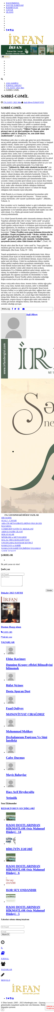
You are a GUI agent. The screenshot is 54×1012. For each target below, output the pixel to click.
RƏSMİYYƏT (12, 8)
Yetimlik (11, 797)
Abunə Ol (5, 934)
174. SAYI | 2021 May (15, 88)
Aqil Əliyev (28, 102)
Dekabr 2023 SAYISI (12, 593)
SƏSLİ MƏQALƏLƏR (15, 70)
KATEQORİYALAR (14, 68)
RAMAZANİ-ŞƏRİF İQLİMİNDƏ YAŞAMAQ (21, 548)
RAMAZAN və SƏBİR (11, 545)
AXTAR (9, 10)
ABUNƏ (9, 72)
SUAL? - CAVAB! (9, 521)
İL (2, 948)
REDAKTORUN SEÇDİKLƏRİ (18, 808)
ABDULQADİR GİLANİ (12, 532)
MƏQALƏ (5, 980)
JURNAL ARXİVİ (13, 85)
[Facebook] (6, 30)
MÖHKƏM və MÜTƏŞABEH (14, 537)
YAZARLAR (11, 66)
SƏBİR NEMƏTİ (8, 551)
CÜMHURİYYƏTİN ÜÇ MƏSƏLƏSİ (17, 529)
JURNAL (5, 959)
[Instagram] (11, 30)
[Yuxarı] (2, 1009)
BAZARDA (6, 526)
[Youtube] (13, 30)
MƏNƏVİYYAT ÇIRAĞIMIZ (25, 714)
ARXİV (9, 63)
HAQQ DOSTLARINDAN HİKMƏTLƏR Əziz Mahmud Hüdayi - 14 (25, 828)
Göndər (49, 590)
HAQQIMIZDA (12, 3)
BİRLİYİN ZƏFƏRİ (19, 849)
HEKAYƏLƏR (7, 534)
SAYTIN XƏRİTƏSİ (14, 5)
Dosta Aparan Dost (18, 691)
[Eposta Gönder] (23, 309)
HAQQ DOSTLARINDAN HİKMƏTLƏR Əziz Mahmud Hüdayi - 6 (25, 869)
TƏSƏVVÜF (38, 102)
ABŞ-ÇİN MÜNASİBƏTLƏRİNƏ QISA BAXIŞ (21, 523)
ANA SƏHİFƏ (12, 61)
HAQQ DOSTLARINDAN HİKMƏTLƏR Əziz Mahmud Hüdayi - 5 (25, 910)
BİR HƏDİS (6, 518)
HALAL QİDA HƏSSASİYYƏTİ (15, 540)
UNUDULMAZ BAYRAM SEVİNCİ (17, 543)
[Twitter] (8, 30)
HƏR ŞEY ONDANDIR (21, 890)
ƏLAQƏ (9, 12)
